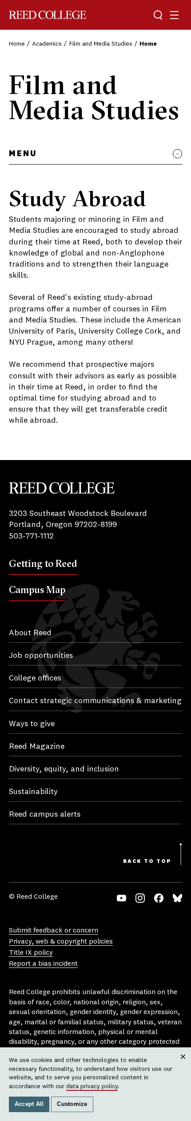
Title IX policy (31, 952)
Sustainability (33, 792)
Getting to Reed (43, 563)
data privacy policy (92, 1086)
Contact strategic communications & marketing (95, 701)
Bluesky (177, 898)
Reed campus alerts (44, 814)
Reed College (47, 15)
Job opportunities (41, 656)
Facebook (158, 898)
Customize (72, 1104)
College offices (35, 678)
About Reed (30, 633)
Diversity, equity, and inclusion (64, 769)
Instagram (140, 898)
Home (17, 44)
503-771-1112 (31, 536)
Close (183, 1065)
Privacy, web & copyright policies (61, 941)
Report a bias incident (43, 964)
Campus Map (37, 589)
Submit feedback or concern (53, 930)
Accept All (29, 1104)
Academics (47, 44)
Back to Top (147, 861)
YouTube (121, 898)
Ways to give (32, 724)
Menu (23, 154)
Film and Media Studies (100, 44)
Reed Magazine (36, 747)
